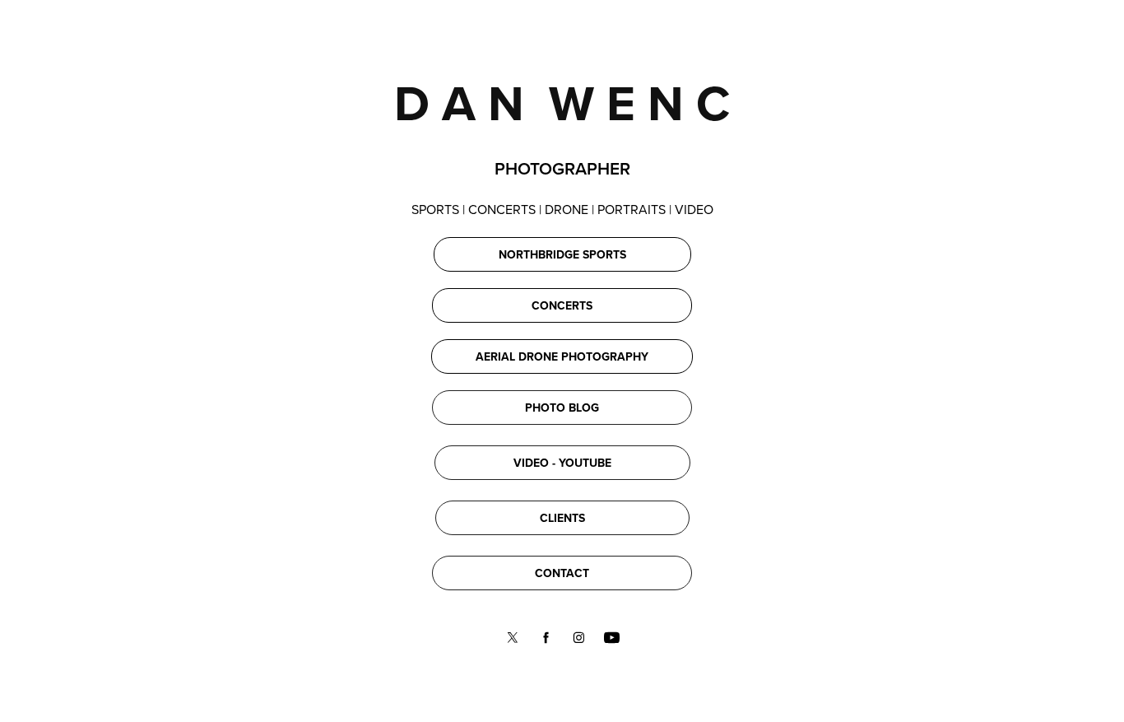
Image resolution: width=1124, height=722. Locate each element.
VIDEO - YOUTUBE (562, 462)
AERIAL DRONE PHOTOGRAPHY (562, 356)
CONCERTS (562, 305)
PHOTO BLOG (562, 407)
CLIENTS (562, 518)
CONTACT (562, 573)
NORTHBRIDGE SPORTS (562, 254)
